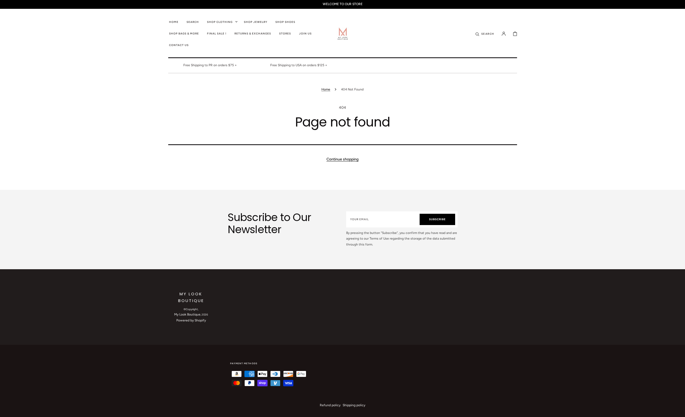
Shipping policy (354, 405)
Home (325, 89)
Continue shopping (342, 159)
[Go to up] (678, 410)
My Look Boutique (187, 314)
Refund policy (330, 405)
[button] (484, 33)
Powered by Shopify (191, 320)
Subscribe (437, 219)
